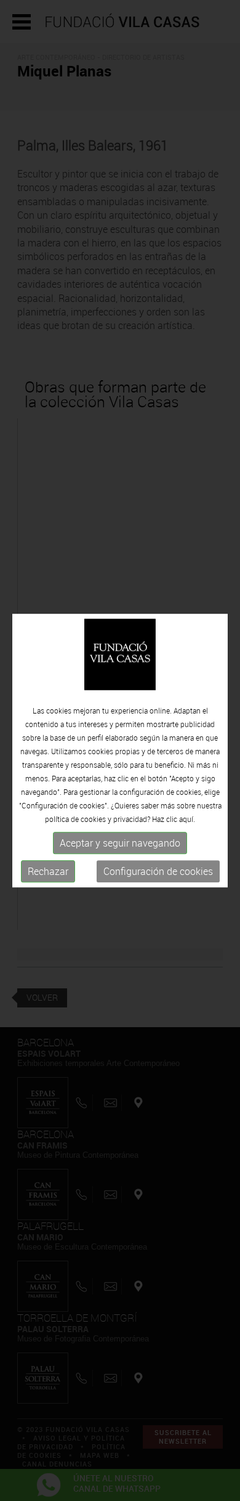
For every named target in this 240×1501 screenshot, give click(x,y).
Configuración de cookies (158, 871)
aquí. (187, 819)
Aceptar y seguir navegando (120, 843)
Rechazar (48, 871)
